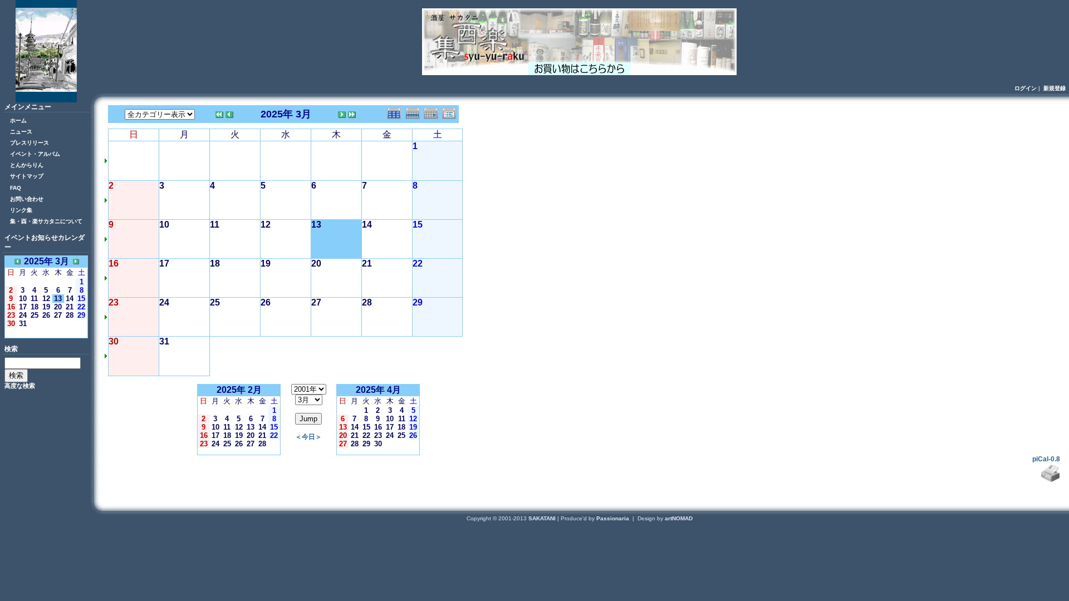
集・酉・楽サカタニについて (46, 221)
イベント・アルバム (35, 154)
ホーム (18, 120)
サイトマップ (26, 176)
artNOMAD (679, 518)
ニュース (21, 132)
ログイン (1025, 88)
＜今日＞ (46, 332)
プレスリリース (29, 143)
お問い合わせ (26, 199)
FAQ (15, 188)
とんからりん (26, 165)
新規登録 (1054, 88)
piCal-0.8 (1046, 459)
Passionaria (613, 518)
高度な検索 (19, 385)
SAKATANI (542, 518)
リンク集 (21, 210)
